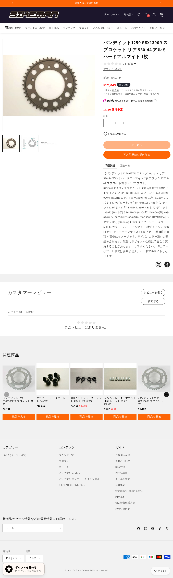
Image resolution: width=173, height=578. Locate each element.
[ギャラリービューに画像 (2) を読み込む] (29, 143)
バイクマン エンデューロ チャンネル (79, 479)
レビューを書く (153, 292)
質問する (153, 301)
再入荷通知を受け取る (136, 154)
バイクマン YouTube (70, 472)
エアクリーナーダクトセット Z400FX (52, 399)
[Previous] (6, 394)
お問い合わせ (122, 508)
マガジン (64, 461)
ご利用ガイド (122, 455)
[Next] (166, 394)
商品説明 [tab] (110, 165)
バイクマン (77, 570)
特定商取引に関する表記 (129, 490)
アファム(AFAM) (112, 69)
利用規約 (120, 496)
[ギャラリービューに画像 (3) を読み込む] (48, 143)
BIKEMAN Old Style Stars (72, 484)
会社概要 (120, 484)
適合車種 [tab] (125, 165)
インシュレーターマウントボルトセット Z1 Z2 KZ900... (120, 401)
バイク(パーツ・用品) (14, 455)
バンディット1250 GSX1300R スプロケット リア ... (18, 401)
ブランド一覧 (66, 455)
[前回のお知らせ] (12, 3)
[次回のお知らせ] (161, 3)
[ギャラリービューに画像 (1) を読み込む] (11, 143)
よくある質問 (122, 479)
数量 (105, 116)
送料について (122, 461)
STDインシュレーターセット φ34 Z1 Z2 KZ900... (85, 399)
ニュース (64, 467)
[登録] (59, 528)
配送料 (115, 90)
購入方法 (120, 467)
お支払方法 (121, 472)
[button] (139, 14)
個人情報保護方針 (125, 502)
